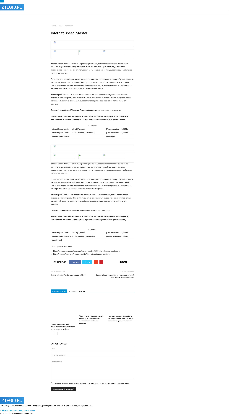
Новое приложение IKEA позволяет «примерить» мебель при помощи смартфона (63, 326)
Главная (54, 25)
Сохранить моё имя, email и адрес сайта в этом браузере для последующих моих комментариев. (91, 383)
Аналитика (4, 411)
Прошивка (25, 411)
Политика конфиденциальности (46, 413)
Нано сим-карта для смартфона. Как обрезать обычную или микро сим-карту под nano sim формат (120, 318)
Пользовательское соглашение (71, 413)
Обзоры (12, 411)
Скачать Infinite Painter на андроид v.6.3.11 (68, 275)
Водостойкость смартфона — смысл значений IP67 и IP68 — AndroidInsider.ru (115, 276)
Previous (47, 47)
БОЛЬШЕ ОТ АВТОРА (77, 291)
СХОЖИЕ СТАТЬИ (59, 291)
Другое (32, 411)
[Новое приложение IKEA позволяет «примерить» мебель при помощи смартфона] (64, 309)
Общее (18, 411)
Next (137, 47)
